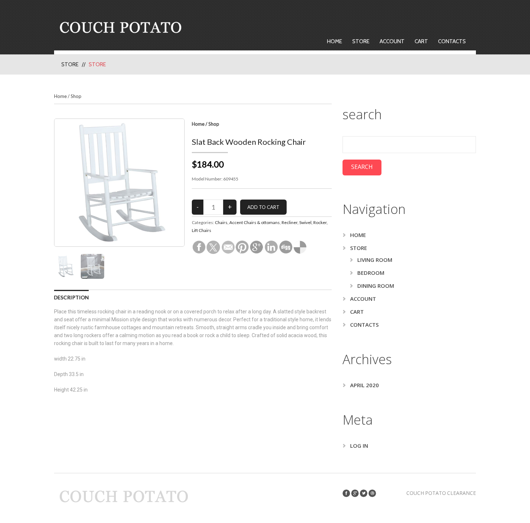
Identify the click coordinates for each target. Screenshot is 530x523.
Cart (421, 41)
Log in (359, 445)
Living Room (374, 259)
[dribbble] (372, 493)
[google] (355, 493)
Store (361, 41)
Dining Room (375, 285)
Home (334, 41)
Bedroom (370, 272)
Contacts (452, 41)
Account (392, 41)
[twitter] (363, 493)
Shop (76, 96)
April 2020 (364, 385)
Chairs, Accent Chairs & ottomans (247, 222)
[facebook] (346, 493)
